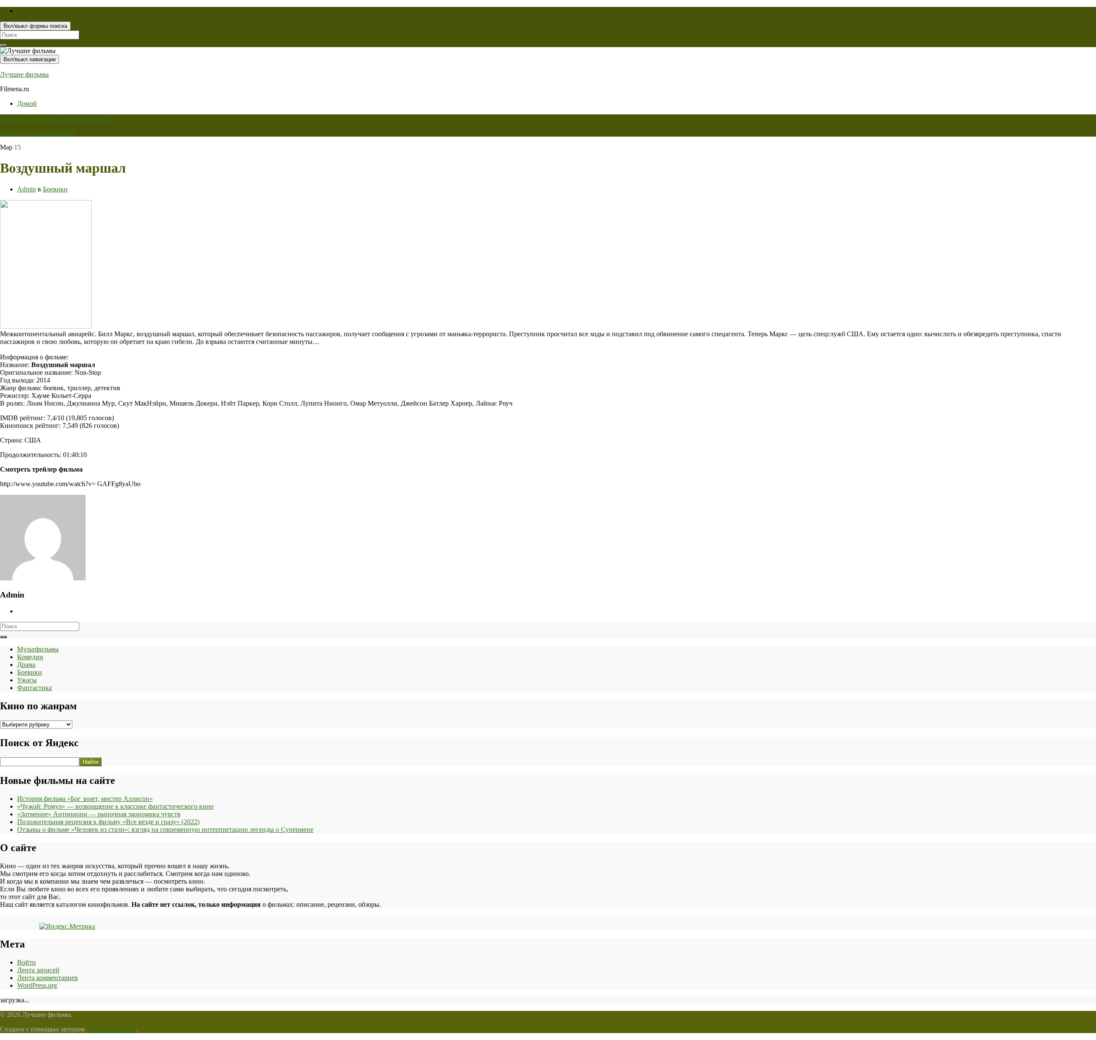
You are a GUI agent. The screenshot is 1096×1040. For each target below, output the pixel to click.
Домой (27, 103)
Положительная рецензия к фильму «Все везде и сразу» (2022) (108, 821)
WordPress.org (37, 985)
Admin (26, 189)
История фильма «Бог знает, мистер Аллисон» (85, 798)
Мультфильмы (38, 649)
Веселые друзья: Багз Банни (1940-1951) (58, 118)
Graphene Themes (111, 1029)
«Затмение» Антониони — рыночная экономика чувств (99, 814)
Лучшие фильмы (24, 74)
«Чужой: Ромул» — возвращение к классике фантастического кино (115, 806)
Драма (26, 664)
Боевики (55, 189)
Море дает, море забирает (37, 132)
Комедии (30, 656)
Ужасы (27, 680)
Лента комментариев (47, 977)
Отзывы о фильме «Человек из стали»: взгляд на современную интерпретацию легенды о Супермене (165, 829)
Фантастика (34, 687)
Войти (26, 962)
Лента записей (38, 970)
